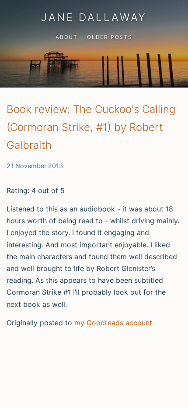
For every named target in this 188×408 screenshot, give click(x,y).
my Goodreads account (113, 322)
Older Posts (109, 37)
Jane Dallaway (94, 17)
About (67, 37)
